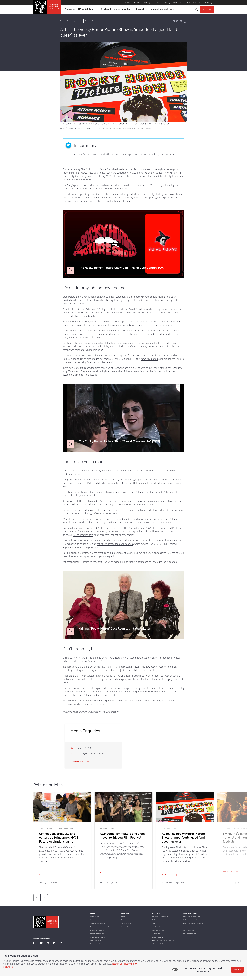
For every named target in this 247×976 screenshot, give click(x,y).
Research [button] (141, 10)
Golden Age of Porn (91, 513)
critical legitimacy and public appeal (115, 543)
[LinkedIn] (54, 943)
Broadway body (90, 316)
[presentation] (44, 897)
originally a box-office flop (149, 172)
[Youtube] (41, 943)
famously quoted (149, 358)
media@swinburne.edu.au (90, 753)
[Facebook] (34, 943)
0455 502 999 (84, 748)
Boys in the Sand (136, 528)
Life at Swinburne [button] (87, 10)
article (70, 711)
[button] (70, 270)
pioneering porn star (89, 519)
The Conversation (95, 154)
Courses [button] (70, 10)
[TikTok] (61, 943)
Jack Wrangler (157, 510)
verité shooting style (83, 534)
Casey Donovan (175, 510)
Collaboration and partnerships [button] (116, 10)
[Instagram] (48, 943)
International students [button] (163, 10)
